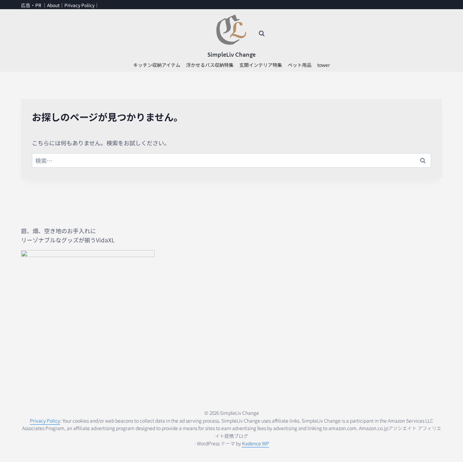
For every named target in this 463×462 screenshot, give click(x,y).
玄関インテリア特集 (260, 64)
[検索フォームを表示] (262, 33)
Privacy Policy (79, 5)
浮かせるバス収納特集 (210, 64)
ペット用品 (299, 64)
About (53, 5)
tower (323, 64)
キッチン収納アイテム (156, 64)
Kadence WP (255, 443)
